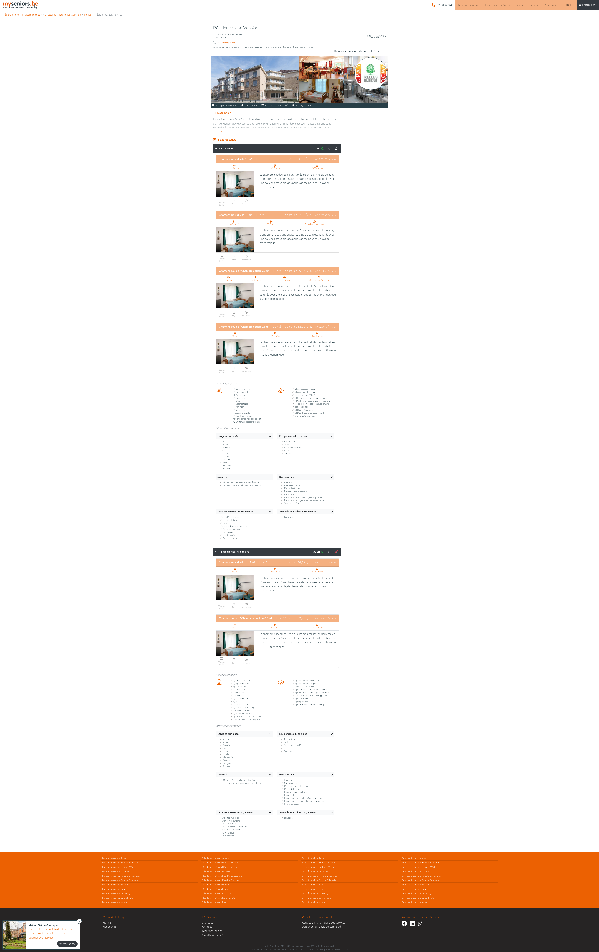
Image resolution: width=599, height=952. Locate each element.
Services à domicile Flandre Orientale (420, 880)
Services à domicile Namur (415, 902)
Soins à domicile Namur (314, 902)
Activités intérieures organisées (235, 511)
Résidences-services (497, 5)
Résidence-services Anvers (215, 858)
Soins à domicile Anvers (314, 858)
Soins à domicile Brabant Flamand (319, 862)
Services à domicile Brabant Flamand (420, 862)
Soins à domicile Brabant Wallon (318, 866)
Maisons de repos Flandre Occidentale (121, 875)
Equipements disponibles (293, 436)
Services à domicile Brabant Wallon (419, 866)
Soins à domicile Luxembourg (316, 897)
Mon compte (552, 5)
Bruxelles (50, 15)
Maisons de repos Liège (114, 889)
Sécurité (222, 477)
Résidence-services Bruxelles (216, 871)
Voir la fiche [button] (69, 944)
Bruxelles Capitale (70, 15)
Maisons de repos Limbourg (116, 893)
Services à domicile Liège (414, 889)
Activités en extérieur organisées (297, 511)
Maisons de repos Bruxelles (116, 871)
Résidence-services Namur (215, 902)
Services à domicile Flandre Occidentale (421, 875)
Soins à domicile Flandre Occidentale (320, 875)
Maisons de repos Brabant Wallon (119, 866)
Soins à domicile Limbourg (315, 893)
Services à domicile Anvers (415, 858)
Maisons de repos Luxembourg (117, 897)
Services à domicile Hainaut (415, 884)
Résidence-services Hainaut (216, 884)
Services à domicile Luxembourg (418, 897)
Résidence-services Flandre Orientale (221, 880)
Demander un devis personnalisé (321, 927)
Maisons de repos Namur (114, 902)
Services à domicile (527, 5)
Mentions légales (212, 931)
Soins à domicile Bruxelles (315, 871)
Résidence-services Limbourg (217, 893)
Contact (207, 927)
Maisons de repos (468, 5)
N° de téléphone (226, 42)
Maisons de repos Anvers (115, 858)
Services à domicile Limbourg (416, 893)
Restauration (286, 477)
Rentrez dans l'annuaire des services (323, 923)
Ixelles (87, 15)
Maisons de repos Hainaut (115, 884)
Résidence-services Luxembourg (218, 897)
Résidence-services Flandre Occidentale (222, 875)
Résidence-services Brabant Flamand (221, 862)
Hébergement (10, 15)
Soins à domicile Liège (313, 889)
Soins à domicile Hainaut (314, 884)
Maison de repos (32, 15)
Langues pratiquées (228, 436)
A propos (207, 923)
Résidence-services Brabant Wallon (220, 866)
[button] (277, 131)
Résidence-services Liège (215, 889)
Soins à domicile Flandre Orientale (319, 880)
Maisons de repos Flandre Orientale (120, 880)
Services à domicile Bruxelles (416, 871)
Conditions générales (214, 935)
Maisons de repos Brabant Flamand (120, 862)
